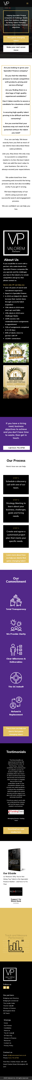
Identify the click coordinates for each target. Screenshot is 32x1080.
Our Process (8, 1025)
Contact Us (7, 1043)
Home (6, 1023)
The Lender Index (9, 1003)
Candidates (7, 1028)
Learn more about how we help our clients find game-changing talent (16, 558)
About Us (7, 1030)
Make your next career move (16, 48)
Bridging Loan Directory (11, 998)
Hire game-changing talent (16, 39)
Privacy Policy (8, 1045)
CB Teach (6, 1013)
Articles (16, 903)
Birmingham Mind (9, 1011)
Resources (7, 1040)
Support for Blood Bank (16, 900)
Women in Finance (9, 1008)
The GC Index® (8, 1006)
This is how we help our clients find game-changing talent (16, 731)
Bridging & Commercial (10, 1001)
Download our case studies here (16, 830)
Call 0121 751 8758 (16, 448)
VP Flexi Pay (8, 1035)
